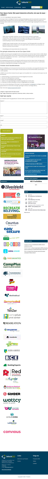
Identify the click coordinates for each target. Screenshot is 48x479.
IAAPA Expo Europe (32, 203)
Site (1, 125)
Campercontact (27, 244)
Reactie (2, 100)
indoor (24, 93)
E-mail (2, 120)
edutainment (9, 93)
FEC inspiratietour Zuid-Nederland (35, 196)
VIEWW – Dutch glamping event (34, 206)
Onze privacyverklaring (6, 469)
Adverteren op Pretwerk (22, 458)
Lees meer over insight (6, 156)
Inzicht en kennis (9, 7)
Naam (2, 115)
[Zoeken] (41, 7)
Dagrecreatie (8, 91)
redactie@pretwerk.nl (9, 467)
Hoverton (33, 84)
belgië (4, 93)
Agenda (24, 7)
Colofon (19, 461)
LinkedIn (35, 463)
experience (14, 93)
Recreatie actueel (15, 91)
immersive (20, 93)
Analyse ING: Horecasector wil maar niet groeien (11, 153)
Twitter (34, 461)
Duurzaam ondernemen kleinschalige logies (37, 210)
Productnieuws (17, 7)
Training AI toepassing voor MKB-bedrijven (33, 163)
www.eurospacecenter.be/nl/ (14, 87)
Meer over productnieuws (31, 174)
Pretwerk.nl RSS (36, 458)
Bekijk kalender (27, 212)
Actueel (3, 7)
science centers (29, 93)
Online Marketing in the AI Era (34, 199)
